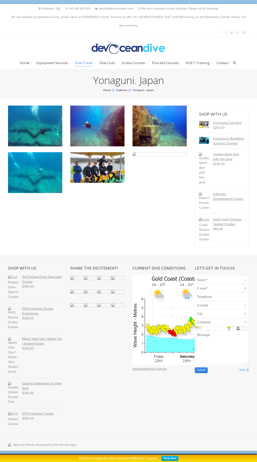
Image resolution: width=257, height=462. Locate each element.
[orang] (91, 310)
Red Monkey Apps (65, 444)
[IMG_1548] (118, 310)
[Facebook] (225, 32)
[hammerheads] (97, 204)
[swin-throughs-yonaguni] (160, 170)
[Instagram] (244, 32)
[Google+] (238, 32)
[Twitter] (232, 32)
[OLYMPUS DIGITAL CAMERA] (118, 283)
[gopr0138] (160, 126)
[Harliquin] (91, 283)
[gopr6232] (35, 172)
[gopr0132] (97, 126)
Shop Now (169, 458)
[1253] (104, 283)
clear (242, 369)
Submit (201, 370)
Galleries (121, 90)
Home (107, 90)
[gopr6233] (35, 126)
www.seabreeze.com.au (150, 369)
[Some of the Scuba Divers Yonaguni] (97, 167)
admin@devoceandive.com (116, 8)
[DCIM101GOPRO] (77, 283)
